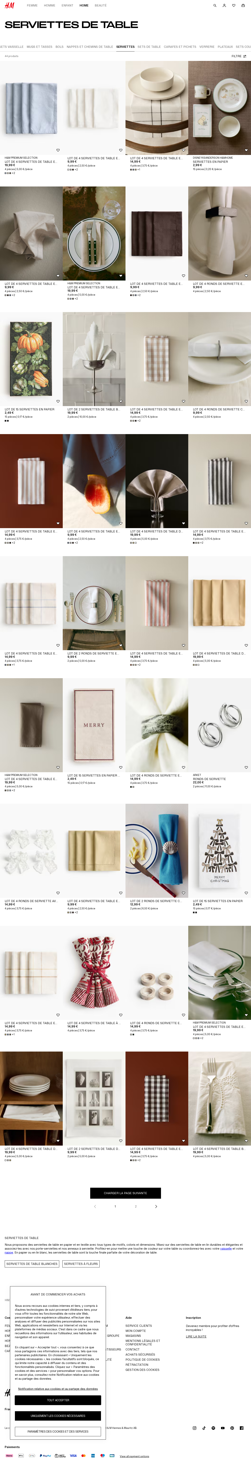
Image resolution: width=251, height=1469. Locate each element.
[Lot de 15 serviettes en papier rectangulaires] (94, 725)
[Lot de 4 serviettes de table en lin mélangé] (31, 108)
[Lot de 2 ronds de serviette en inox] (94, 603)
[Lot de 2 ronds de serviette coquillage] (157, 851)
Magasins (133, 1335)
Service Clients (139, 1325)
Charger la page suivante (125, 1193)
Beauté (101, 5)
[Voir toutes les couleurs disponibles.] (7, 420)
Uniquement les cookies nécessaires (58, 1416)
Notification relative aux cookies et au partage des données (58, 1388)
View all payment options (134, 1456)
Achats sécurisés (140, 1354)
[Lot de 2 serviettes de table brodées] (94, 359)
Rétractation (137, 1364)
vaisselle (226, 1248)
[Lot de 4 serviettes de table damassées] (157, 481)
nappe (9, 1252)
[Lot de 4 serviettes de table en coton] (94, 108)
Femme (32, 5)
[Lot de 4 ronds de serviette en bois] (219, 233)
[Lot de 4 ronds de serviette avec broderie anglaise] (31, 851)
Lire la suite (196, 1336)
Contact (133, 1349)
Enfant (67, 5)
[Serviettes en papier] (219, 108)
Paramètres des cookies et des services (58, 1431)
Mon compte (136, 1330)
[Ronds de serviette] (219, 725)
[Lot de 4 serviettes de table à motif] (94, 973)
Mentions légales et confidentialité (143, 1342)
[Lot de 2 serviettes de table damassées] (94, 1099)
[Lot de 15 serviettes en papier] (31, 359)
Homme (49, 5)
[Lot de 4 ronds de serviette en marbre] (157, 725)
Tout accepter (58, 1400)
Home (84, 5)
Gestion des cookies (142, 1369)
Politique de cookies (143, 1359)
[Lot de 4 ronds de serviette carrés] (219, 359)
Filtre (237, 56)
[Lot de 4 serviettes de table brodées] (219, 1099)
